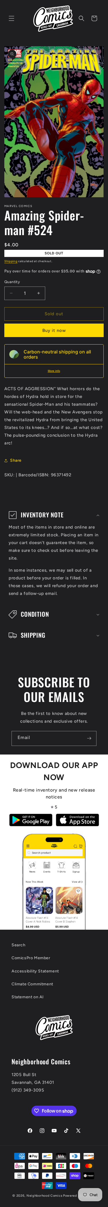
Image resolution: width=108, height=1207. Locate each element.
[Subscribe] (89, 738)
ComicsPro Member (31, 957)
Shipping (11, 261)
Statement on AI (28, 997)
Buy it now (54, 330)
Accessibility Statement (35, 971)
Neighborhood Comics (44, 1196)
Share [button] (16, 460)
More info (54, 370)
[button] (11, 18)
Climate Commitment (32, 984)
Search (19, 945)
